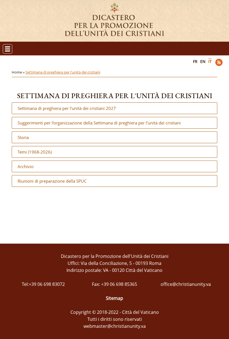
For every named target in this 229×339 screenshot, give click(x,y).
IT (210, 61)
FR (195, 61)
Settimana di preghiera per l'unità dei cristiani (62, 72)
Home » (18, 72)
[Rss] (219, 62)
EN (203, 61)
